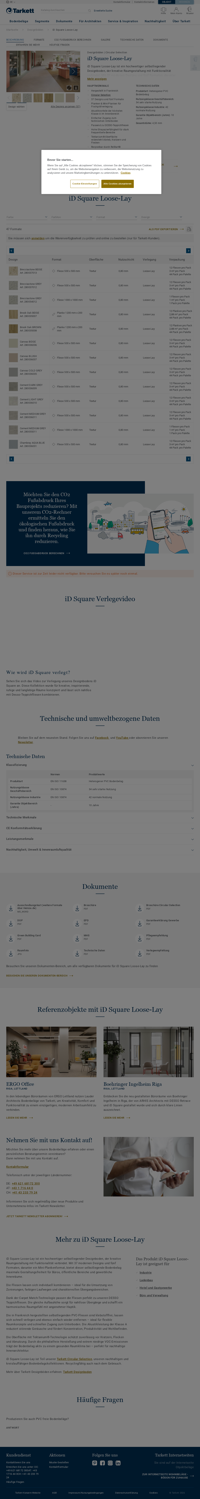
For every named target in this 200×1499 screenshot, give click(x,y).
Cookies (125, 173)
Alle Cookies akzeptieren (118, 183)
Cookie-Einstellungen (84, 183)
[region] (101, 172)
